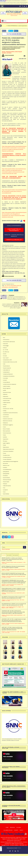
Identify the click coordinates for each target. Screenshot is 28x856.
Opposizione (5, 439)
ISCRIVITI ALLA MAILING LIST (14, 239)
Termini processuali (7, 479)
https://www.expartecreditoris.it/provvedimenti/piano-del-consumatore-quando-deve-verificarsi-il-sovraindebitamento (14, 191)
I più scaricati (15, 555)
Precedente (11, 295)
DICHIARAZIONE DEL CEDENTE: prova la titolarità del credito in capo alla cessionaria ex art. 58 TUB (14, 604)
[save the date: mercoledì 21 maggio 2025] (14, 677)
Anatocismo (5, 343)
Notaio (4, 435)
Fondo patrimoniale (7, 398)
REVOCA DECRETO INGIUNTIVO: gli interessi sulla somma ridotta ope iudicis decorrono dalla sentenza (14, 574)
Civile (4, 364)
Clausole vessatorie (7, 368)
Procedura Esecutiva (7, 457)
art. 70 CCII (7, 285)
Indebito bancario (6, 402)
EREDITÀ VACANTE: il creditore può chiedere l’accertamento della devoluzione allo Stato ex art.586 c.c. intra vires (12, 559)
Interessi (5, 404)
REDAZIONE (12, 827)
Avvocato (5, 355)
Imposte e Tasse (6, 400)
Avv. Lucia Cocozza (6, 78)
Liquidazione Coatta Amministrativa (10, 412)
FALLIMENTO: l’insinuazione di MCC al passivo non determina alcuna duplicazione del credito (13, 597)
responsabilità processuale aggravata (10, 461)
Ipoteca (4, 406)
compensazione (6, 372)
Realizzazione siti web (12, 848)
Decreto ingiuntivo (7, 388)
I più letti (3, 555)
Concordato (5, 378)
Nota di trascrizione (7, 433)
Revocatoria (5, 463)
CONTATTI (16, 830)
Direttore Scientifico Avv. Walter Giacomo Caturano (15, 15)
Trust (4, 487)
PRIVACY (21, 830)
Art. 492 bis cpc (6, 351)
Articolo (4, 353)
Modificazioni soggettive (8, 424)
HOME (7, 827)
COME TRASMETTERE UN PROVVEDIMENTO (14, 229)
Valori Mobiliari (6, 493)
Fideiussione (5, 396)
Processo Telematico (7, 459)
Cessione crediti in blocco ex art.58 (10, 362)
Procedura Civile (6, 455)
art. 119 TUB (5, 349)
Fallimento (5, 394)
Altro (4, 337)
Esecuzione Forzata (7, 392)
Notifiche (5, 437)
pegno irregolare (6, 443)
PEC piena (5, 441)
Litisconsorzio (6, 416)
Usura (4, 491)
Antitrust (5, 347)
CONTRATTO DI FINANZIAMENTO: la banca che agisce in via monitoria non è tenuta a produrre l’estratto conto (16, 298)
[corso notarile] (14, 514)
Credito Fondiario (6, 386)
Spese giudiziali (6, 473)
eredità (4, 390)
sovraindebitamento (13, 287)
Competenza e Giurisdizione (8, 376)
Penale (4, 445)
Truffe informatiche (7, 485)
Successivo (16, 302)
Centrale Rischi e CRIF (7, 359)
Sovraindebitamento (7, 469)
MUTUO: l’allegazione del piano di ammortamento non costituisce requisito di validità (13, 567)
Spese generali (6, 471)
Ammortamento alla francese (9, 341)
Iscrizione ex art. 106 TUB (8, 408)
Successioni (5, 475)
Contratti (5, 380)
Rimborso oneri (6, 465)
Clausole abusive (6, 366)
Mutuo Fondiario (6, 429)
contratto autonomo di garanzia (9, 384)
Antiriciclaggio (6, 345)
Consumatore (13, 285)
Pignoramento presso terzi (8, 449)
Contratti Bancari (6, 382)
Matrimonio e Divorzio (7, 420)
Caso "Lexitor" (6, 357)
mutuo (4, 427)
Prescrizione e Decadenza (8, 451)
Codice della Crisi (6, 370)
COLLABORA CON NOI (7, 830)
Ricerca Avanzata (6, 549)
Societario (5, 467)
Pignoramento (6, 447)
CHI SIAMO (18, 827)
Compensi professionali (8, 374)
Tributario (5, 483)
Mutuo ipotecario (6, 431)
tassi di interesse (6, 477)
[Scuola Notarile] (14, 725)
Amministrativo (6, 339)
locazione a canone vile (7, 418)
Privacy (4, 453)
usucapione (5, 489)
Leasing (4, 410)
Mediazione (5, 422)
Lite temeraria (6, 414)
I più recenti (9, 555)
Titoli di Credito (6, 481)
